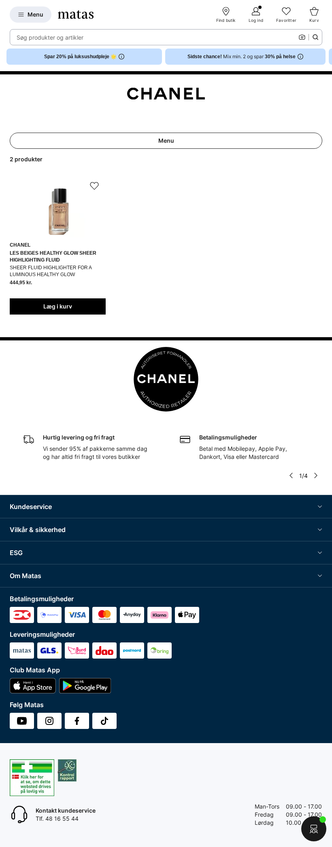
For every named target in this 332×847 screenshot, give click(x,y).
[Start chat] (313, 828)
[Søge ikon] (315, 37)
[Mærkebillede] (166, 93)
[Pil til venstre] (291, 475)
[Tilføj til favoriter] (94, 186)
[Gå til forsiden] (76, 14)
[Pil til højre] (325, 56)
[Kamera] (302, 37)
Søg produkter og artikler (50, 37)
